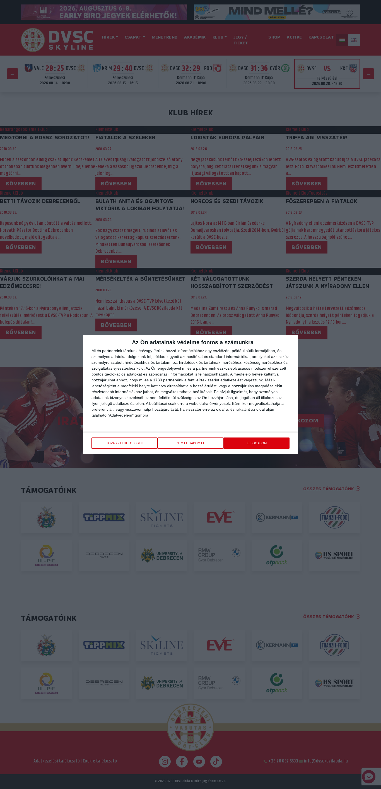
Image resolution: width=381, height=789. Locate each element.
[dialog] (190, 394)
